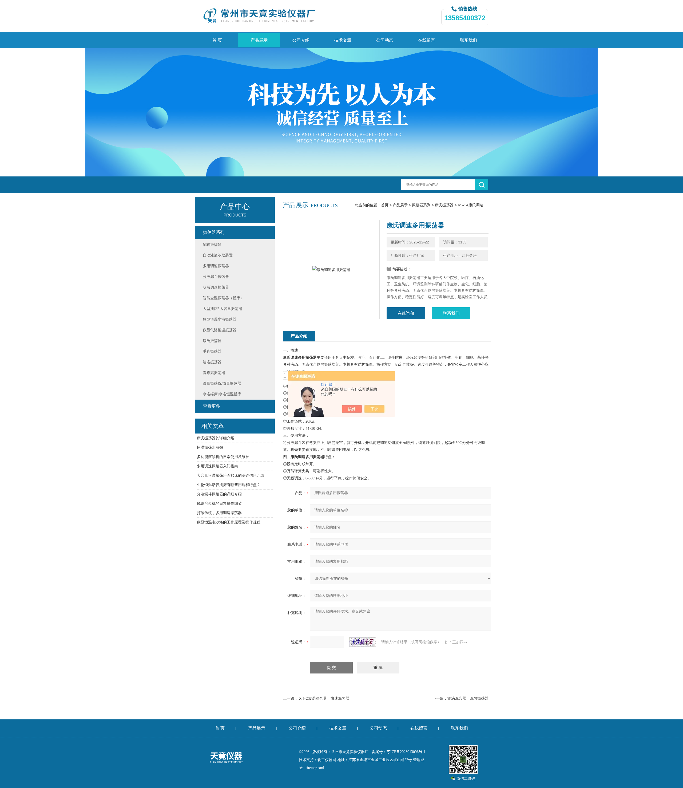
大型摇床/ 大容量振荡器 (222, 308)
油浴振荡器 (212, 362)
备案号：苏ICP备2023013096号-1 (399, 752)
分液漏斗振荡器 (216, 276)
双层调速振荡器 (216, 287)
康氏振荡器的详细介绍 (215, 438)
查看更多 (211, 406)
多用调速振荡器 (216, 266)
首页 (384, 205)
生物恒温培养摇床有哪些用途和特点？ (228, 485)
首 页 (217, 40)
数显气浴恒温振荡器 (219, 330)
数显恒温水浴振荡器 (219, 319)
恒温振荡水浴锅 (210, 447)
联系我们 (468, 40)
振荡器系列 (421, 205)
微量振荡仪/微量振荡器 (222, 383)
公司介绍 (300, 40)
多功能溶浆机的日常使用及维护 (223, 457)
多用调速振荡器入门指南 (217, 466)
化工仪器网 (326, 760)
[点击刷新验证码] (362, 642)
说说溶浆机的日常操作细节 (219, 503)
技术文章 (342, 40)
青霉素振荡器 (214, 373)
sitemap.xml (315, 768)
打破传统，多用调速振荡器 (219, 513)
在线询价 (406, 313)
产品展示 (259, 40)
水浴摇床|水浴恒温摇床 (222, 394)
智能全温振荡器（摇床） (223, 298)
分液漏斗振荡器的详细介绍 (219, 494)
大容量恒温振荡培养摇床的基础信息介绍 (230, 475)
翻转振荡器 (212, 244)
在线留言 (426, 40)
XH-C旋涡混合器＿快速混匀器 (324, 698)
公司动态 (384, 40)
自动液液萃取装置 (218, 255)
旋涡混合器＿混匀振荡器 (468, 698)
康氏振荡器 (444, 205)
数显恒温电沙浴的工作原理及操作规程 (228, 522)
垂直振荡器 (212, 351)
